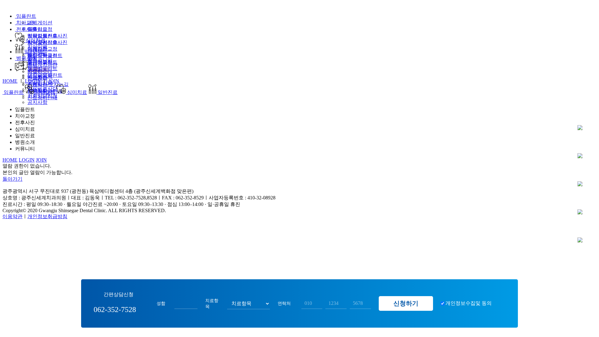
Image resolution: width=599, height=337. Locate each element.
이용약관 (12, 216)
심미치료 (35, 40)
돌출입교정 (39, 29)
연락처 (284, 303)
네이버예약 (39, 76)
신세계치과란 (42, 64)
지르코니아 (39, 60)
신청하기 (405, 303)
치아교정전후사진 (47, 42)
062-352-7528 (580, 212)
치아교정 (25, 22)
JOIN (53, 81)
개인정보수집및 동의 (469, 303)
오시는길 (580, 184)
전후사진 (25, 29)
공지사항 (37, 102)
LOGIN (33, 81)
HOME (9, 81)
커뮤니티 (38, 69)
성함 (161, 303)
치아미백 (37, 47)
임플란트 (25, 16)
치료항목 (211, 303)
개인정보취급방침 (47, 216)
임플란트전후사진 (47, 35)
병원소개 (25, 58)
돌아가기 (12, 179)
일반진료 (33, 51)
